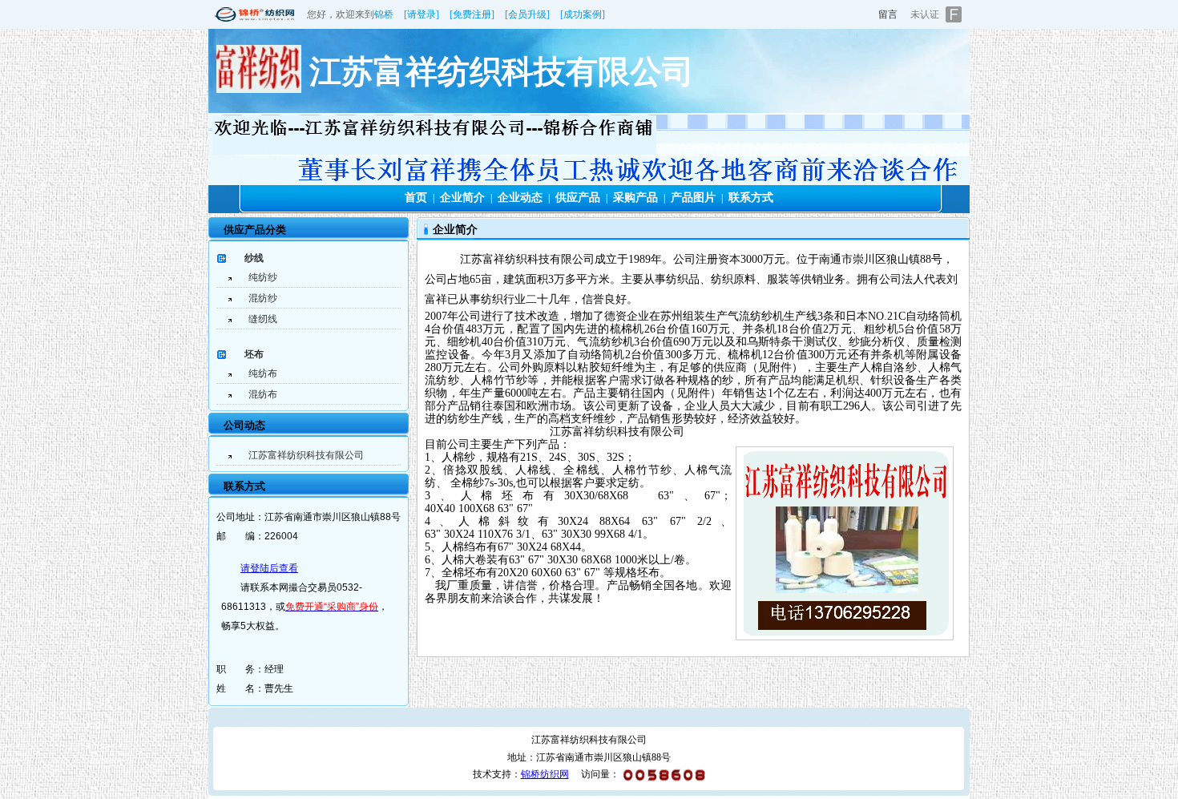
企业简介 (462, 198)
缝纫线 (262, 319)
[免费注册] (472, 14)
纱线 (254, 258)
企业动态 (520, 198)
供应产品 (577, 198)
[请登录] (421, 14)
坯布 (254, 354)
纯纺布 (262, 373)
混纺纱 (262, 298)
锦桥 (383, 14)
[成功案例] (582, 14)
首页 (416, 198)
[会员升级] (527, 14)
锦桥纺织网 (545, 774)
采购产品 (635, 198)
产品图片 (693, 198)
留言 (888, 14)
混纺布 (262, 394)
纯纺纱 (262, 277)
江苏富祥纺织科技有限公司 (306, 455)
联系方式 (750, 198)
